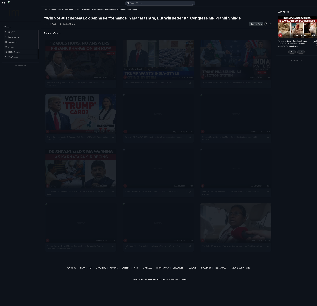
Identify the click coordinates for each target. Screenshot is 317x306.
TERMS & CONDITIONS (240, 268)
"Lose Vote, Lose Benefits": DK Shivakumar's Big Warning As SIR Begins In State (76, 192)
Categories (12, 42)
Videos (7, 27)
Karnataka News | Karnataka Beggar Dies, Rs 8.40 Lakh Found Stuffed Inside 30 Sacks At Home (292, 43)
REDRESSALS (220, 268)
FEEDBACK (192, 268)
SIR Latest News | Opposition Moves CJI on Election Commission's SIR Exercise (229, 138)
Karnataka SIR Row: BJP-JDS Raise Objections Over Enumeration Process (153, 137)
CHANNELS (147, 268)
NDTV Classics (14, 52)
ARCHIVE (114, 268)
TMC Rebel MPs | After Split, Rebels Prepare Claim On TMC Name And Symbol (152, 247)
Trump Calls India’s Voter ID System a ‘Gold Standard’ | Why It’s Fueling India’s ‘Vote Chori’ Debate (77, 138)
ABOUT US (71, 268)
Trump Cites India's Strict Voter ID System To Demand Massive (149, 83)
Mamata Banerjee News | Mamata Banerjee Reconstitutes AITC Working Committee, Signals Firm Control (75, 247)
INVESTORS (206, 268)
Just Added (283, 12)
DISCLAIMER (178, 268)
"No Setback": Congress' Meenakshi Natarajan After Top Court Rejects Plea (232, 246)
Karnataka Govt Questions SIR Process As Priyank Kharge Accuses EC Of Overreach (75, 84)
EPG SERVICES (162, 268)
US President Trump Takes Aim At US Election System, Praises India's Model (232, 83)
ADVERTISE (101, 268)
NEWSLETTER (86, 268)
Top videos (13, 57)
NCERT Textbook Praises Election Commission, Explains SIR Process (151, 191)
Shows (11, 47)
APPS (136, 268)
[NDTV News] (13, 11)
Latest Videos (14, 37)
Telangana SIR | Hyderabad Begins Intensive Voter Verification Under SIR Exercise (231, 192)
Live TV (11, 32)
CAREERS (126, 268)
